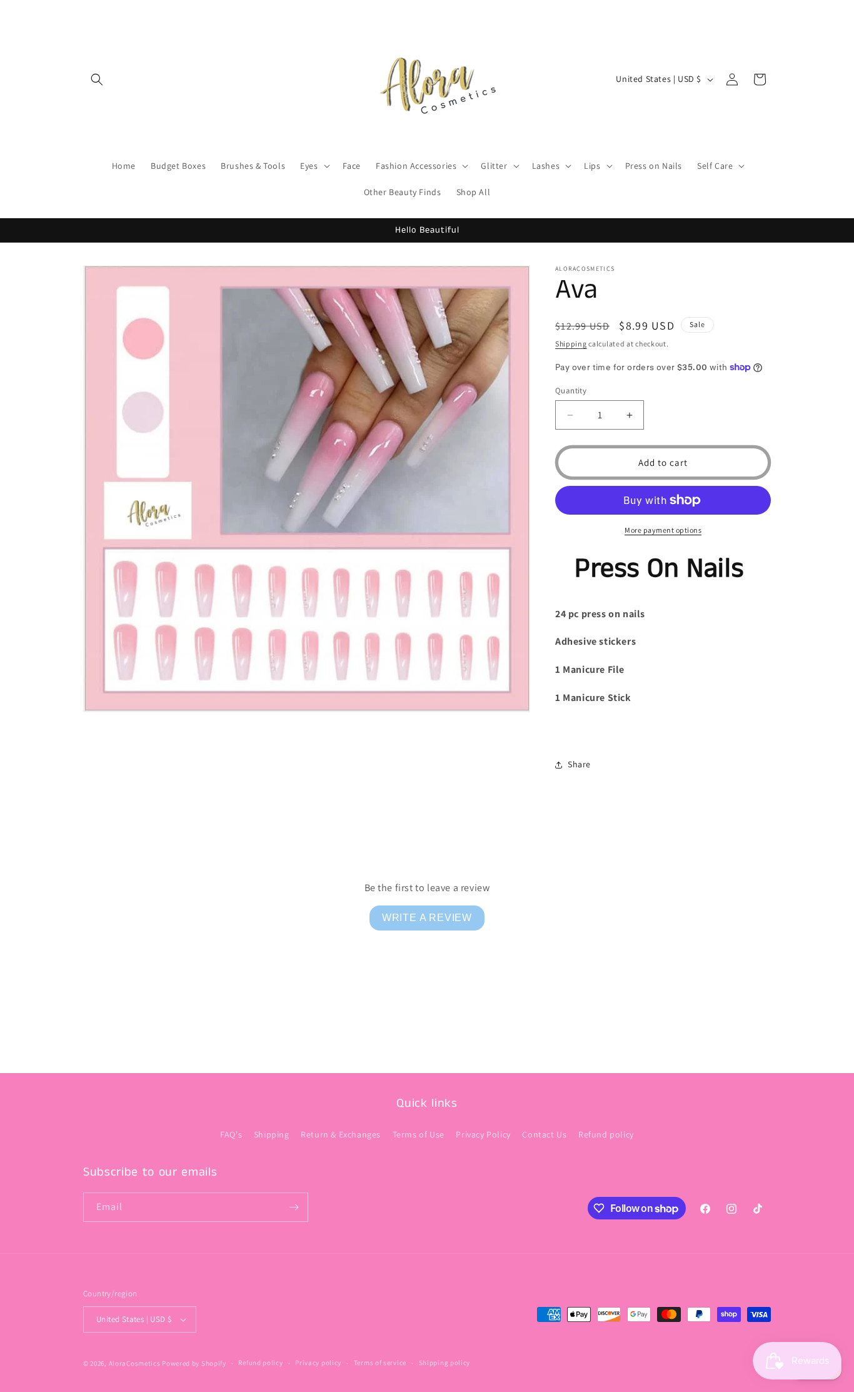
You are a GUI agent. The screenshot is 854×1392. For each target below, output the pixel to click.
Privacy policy (318, 1362)
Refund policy (606, 1134)
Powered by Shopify (194, 1363)
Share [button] (579, 764)
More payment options (663, 530)
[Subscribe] (294, 1207)
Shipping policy (445, 1362)
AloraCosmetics (136, 1363)
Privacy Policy (483, 1134)
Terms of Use (419, 1134)
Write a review (427, 917)
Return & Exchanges (341, 1134)
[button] (97, 79)
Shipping (571, 343)
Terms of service (380, 1362)
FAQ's (231, 1134)
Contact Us (544, 1134)
